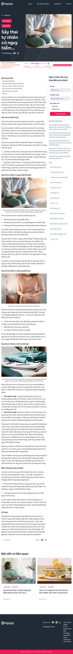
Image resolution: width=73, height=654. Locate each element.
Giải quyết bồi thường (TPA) (37, 7)
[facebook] (14, 53)
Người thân (55, 109)
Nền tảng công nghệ (43, 4)
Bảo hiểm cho (55, 103)
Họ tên (52, 86)
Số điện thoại (54, 95)
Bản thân (55, 106)
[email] (18, 53)
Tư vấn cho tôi (60, 114)
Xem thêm (6, 599)
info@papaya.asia (45, 627)
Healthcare (32, 10)
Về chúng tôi (57, 4)
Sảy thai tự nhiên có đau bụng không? (15, 310)
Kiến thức (69, 4)
